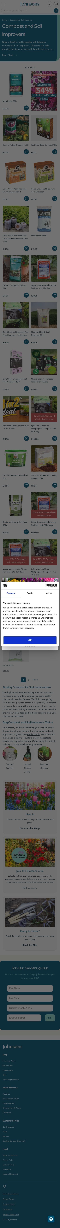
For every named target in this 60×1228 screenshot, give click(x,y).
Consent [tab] (11, 593)
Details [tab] (30, 593)
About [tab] (49, 593)
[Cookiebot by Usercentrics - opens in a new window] (44, 585)
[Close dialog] (55, 580)
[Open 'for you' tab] (51, 1219)
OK (30, 640)
